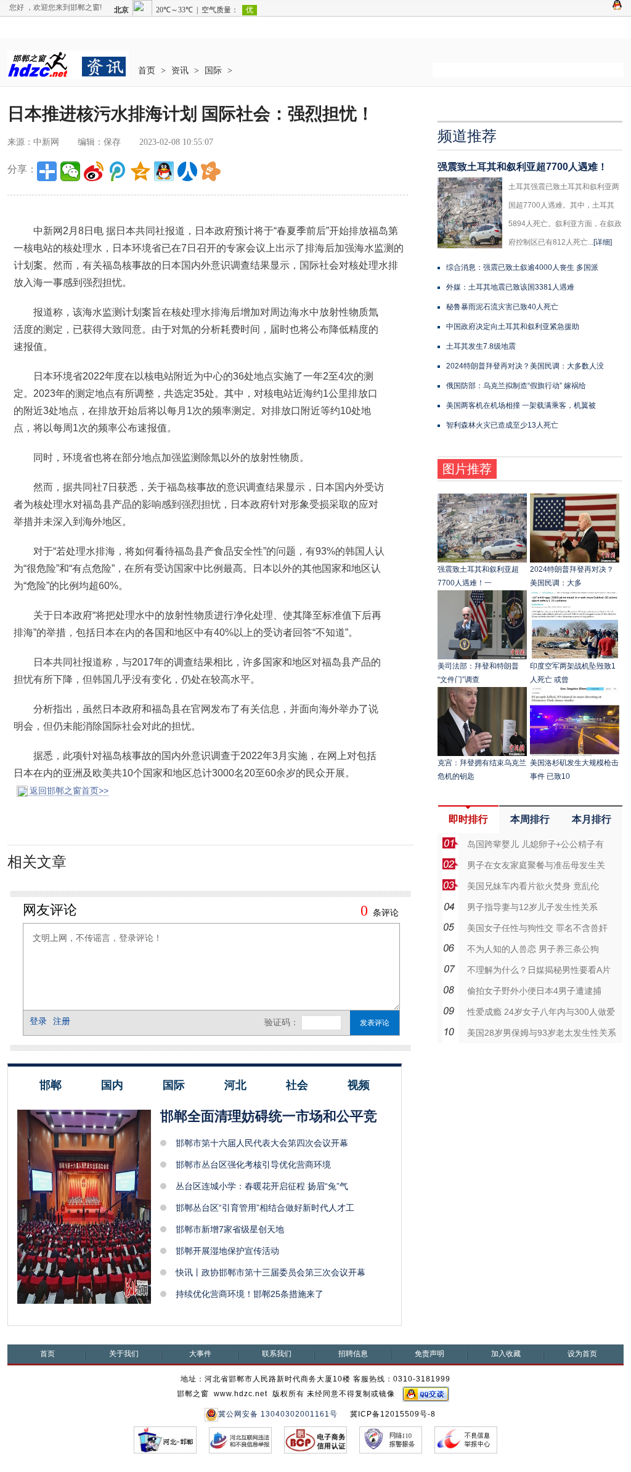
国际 (213, 70)
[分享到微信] (70, 171)
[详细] (602, 242)
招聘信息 (353, 1353)
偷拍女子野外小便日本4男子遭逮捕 (534, 991)
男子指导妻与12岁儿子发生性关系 (532, 907)
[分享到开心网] (211, 171)
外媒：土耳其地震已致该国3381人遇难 (510, 287)
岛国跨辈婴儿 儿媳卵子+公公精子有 (535, 844)
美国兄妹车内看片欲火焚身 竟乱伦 (533, 886)
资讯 (180, 70)
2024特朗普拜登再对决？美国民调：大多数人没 (525, 366)
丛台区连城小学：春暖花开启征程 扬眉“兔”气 (262, 1186)
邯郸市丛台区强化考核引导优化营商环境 (253, 1164)
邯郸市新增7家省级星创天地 (230, 1229)
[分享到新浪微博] (94, 171)
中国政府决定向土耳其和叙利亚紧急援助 (512, 326)
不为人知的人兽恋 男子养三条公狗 (533, 949)
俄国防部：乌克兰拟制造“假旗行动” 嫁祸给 (516, 385)
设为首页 (582, 1353)
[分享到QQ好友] (164, 171)
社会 (297, 1085)
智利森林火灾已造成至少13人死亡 (502, 425)
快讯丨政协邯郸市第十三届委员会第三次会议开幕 (270, 1272)
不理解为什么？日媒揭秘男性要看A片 (539, 970)
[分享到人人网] (187, 171)
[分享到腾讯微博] (117, 171)
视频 (359, 1085)
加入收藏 (506, 1353)
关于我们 (124, 1353)
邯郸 (50, 1085)
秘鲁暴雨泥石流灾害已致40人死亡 (502, 307)
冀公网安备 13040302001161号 (278, 1414)
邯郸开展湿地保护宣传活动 (227, 1251)
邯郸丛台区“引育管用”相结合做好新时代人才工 (265, 1208)
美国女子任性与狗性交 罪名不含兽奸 (537, 928)
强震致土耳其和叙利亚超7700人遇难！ (523, 166)
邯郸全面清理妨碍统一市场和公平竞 (268, 1116)
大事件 (200, 1353)
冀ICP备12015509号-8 (393, 1414)
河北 (235, 1085)
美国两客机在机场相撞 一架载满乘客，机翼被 (521, 405)
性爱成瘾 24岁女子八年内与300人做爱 (541, 1012)
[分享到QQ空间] (140, 171)
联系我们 (276, 1353)
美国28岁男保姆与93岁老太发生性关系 (541, 1033)
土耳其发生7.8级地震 (481, 346)
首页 (146, 70)
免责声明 (429, 1353)
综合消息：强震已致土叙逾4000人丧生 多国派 (522, 267)
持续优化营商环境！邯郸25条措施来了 (250, 1294)
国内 (112, 1085)
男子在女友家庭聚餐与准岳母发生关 (536, 865)
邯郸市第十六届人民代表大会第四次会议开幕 (262, 1143)
